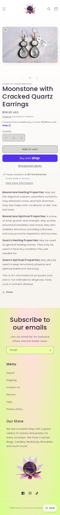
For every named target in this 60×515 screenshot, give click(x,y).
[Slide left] (23, 78)
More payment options (30, 165)
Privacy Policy (14, 409)
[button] (4, 8)
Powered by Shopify (42, 508)
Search (10, 373)
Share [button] (9, 292)
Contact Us (13, 387)
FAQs (9, 402)
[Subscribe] (49, 350)
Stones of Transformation (24, 508)
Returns (11, 394)
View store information (19, 183)
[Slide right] (37, 78)
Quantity (7, 131)
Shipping (6, 116)
